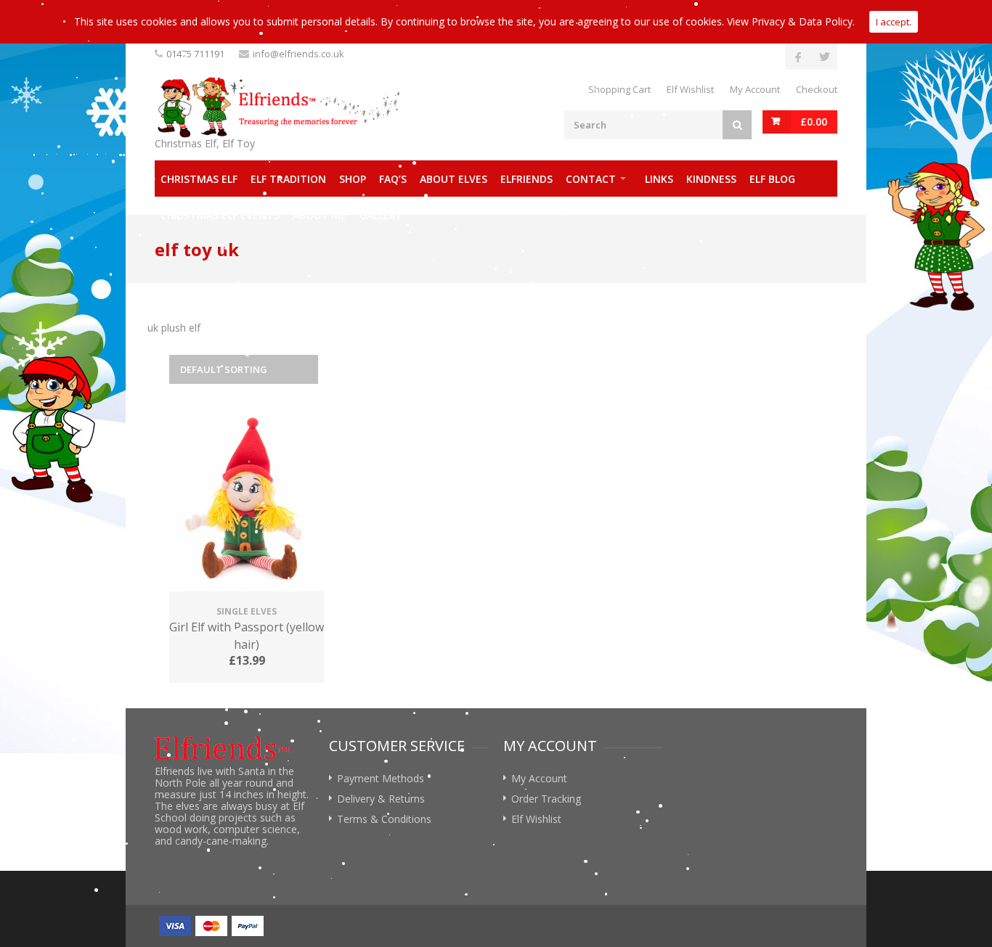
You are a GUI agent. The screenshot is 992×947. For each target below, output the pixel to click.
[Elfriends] (278, 107)
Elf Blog (772, 179)
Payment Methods (380, 778)
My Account (755, 89)
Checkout (816, 89)
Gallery (380, 215)
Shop (352, 179)
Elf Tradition (288, 179)
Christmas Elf (198, 179)
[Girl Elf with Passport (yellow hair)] (246, 496)
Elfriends (526, 179)
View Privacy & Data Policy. (791, 21)
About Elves (453, 179)
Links (659, 179)
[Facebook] (798, 57)
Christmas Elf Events (220, 215)
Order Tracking (546, 798)
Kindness (711, 179)
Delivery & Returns (381, 798)
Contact (591, 179)
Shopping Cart (619, 89)
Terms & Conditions (384, 819)
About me (319, 215)
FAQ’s (393, 179)
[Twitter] (824, 57)
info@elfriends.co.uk (298, 53)
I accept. (893, 21)
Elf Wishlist (690, 89)
